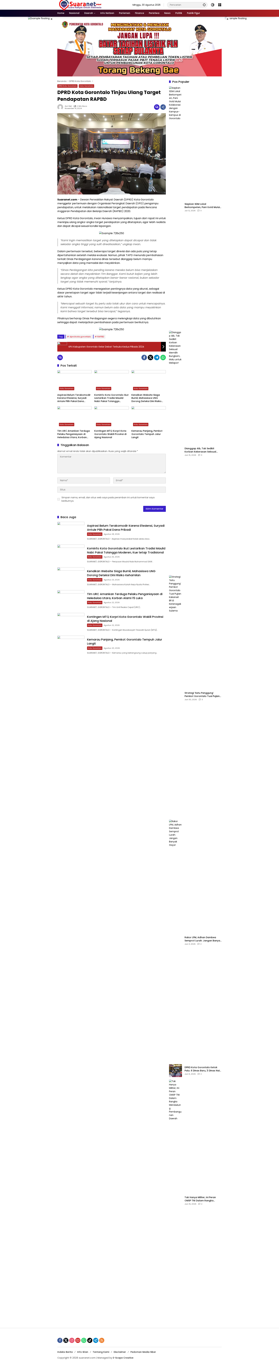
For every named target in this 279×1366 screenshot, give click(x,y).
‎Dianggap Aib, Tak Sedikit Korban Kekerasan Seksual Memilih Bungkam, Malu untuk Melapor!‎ (202, 450)
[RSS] (101, 1340)
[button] (204, 4)
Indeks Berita (65, 1352)
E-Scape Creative (123, 1357)
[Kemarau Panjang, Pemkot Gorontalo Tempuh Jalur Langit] (148, 417)
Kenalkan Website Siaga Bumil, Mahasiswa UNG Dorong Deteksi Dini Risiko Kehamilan (146, 398)
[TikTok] (89, 1340)
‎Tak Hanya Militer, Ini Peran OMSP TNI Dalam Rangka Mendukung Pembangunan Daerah (200, 1199)
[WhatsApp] (163, 357)
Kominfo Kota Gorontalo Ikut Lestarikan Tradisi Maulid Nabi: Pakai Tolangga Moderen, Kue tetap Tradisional (111, 398)
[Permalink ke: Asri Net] (61, 107)
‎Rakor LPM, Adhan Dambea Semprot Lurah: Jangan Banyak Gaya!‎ (203, 939)
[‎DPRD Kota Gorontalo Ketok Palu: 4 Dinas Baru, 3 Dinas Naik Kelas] (175, 1070)
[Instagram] (71, 1340)
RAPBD (100, 336)
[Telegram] (157, 357)
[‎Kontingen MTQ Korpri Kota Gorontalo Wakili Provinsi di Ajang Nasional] (111, 417)
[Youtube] (77, 1340)
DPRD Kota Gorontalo (67, 86)
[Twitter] (150, 357)
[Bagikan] (163, 107)
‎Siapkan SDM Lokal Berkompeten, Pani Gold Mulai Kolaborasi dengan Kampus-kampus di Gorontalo (202, 206)
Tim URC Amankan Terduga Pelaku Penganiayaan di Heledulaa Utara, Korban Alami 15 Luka (73, 434)
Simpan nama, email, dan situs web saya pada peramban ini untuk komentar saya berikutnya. (108, 499)
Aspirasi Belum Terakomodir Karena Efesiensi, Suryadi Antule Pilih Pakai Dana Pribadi (74, 398)
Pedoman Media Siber (143, 1352)
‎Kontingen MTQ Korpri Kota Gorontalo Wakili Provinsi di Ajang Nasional (110, 434)
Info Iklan (82, 1352)
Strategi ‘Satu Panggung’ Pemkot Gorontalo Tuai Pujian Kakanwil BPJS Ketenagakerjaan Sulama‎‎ (202, 694)
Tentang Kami (101, 1352)
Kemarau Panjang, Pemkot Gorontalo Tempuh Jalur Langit (146, 434)
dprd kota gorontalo (80, 336)
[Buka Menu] (220, 5)
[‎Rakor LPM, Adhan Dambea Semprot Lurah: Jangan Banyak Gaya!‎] (175, 941)
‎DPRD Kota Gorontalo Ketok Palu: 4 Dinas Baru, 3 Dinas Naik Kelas (203, 1069)
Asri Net (68, 106)
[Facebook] (144, 357)
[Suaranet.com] (89, 4)
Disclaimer (120, 1352)
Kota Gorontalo (86, 86)
